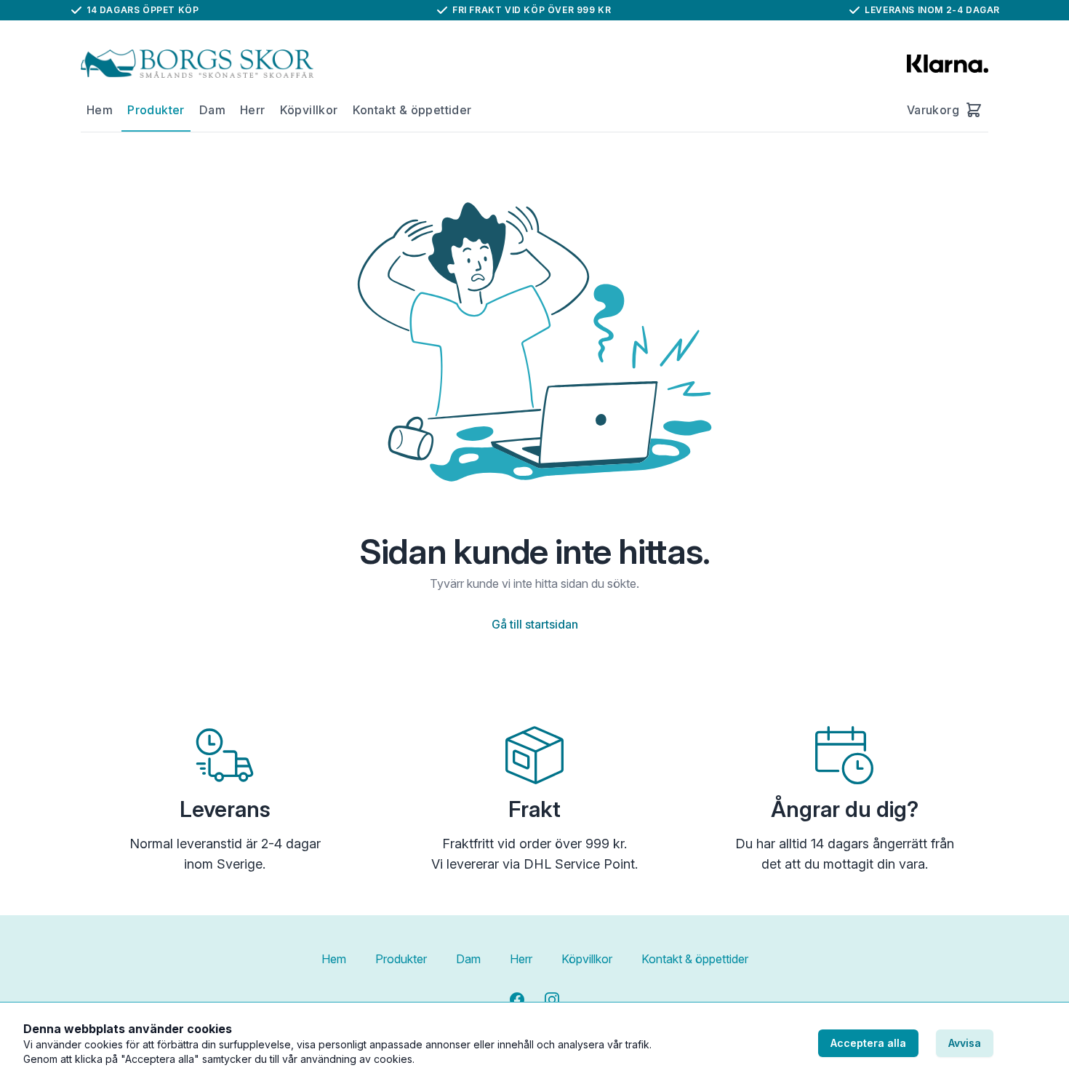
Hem (100, 110)
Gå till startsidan (535, 624)
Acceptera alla (868, 1043)
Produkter (156, 110)
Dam (212, 110)
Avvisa (964, 1043)
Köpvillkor (309, 110)
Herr (252, 110)
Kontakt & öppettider (412, 110)
